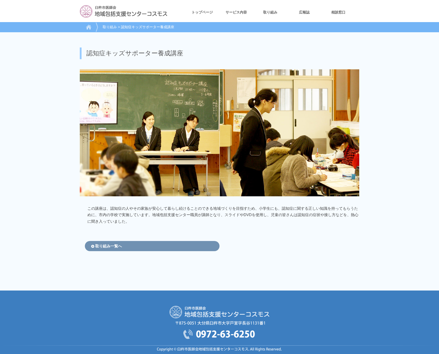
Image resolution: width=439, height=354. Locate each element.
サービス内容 (236, 12)
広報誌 (304, 12)
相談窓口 (338, 12)
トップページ (202, 12)
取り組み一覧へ (108, 246)
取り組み (270, 12)
